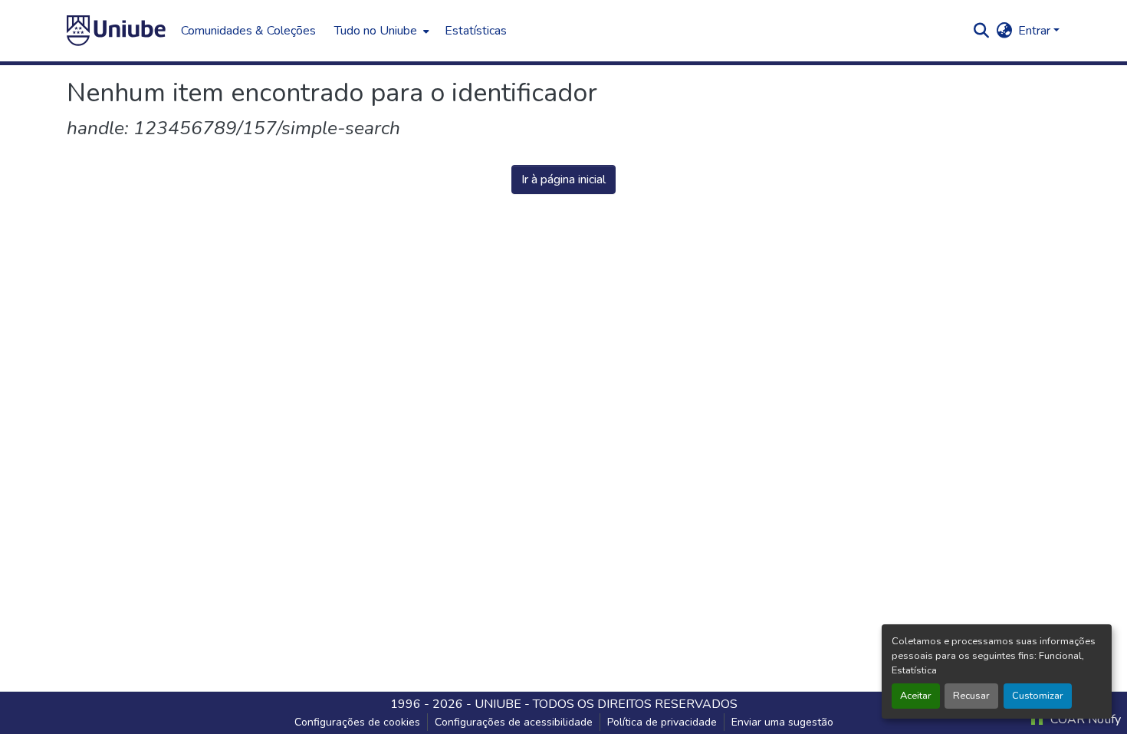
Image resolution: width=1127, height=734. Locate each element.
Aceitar (916, 696)
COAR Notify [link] (1084, 719)
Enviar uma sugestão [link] (782, 722)
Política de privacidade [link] (662, 722)
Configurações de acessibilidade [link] (514, 722)
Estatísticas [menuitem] (476, 30)
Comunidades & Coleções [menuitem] (248, 30)
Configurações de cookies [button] (357, 722)
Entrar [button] (1035, 30)
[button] (116, 30)
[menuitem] (380, 30)
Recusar (971, 696)
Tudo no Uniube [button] (375, 30)
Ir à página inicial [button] (563, 179)
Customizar (1037, 696)
